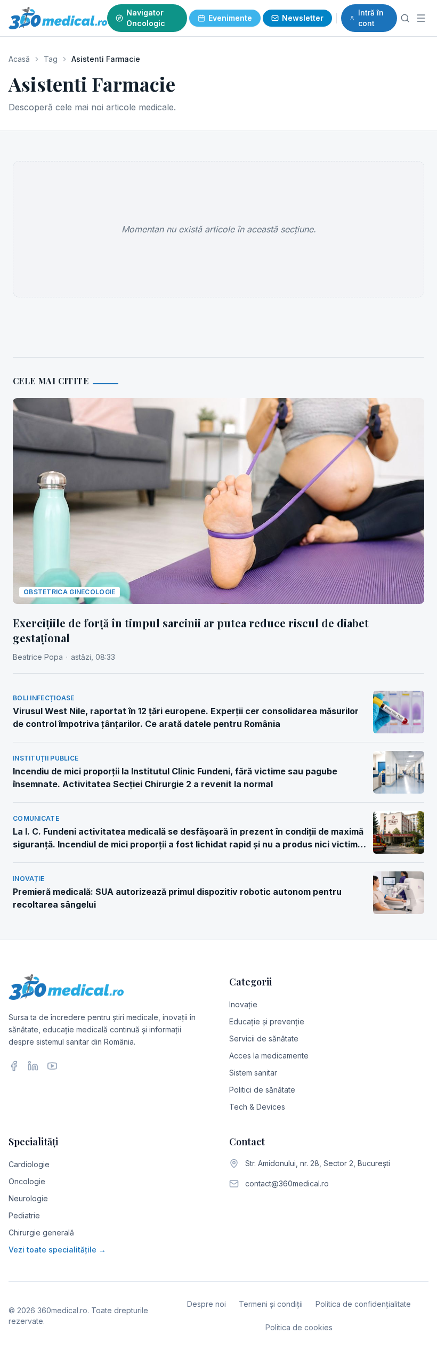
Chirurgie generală (41, 1232)
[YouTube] (52, 1066)
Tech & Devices (257, 1106)
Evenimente (230, 17)
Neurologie (28, 1198)
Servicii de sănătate (263, 1038)
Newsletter (302, 17)
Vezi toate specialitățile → (57, 1249)
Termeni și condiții (271, 1303)
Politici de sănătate (262, 1089)
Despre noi (206, 1303)
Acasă (19, 58)
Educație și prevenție (266, 1021)
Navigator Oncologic (145, 18)
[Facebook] (14, 1066)
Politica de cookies (299, 1327)
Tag (51, 58)
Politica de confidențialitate (363, 1303)
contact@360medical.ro (287, 1183)
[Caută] (405, 18)
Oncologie (27, 1181)
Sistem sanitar (253, 1072)
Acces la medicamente (269, 1055)
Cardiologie (29, 1164)
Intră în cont (371, 18)
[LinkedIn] (33, 1066)
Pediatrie (24, 1215)
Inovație (243, 1004)
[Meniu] (421, 18)
